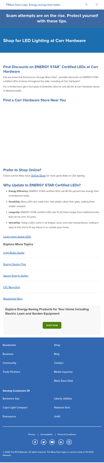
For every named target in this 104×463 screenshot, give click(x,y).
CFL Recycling (11, 287)
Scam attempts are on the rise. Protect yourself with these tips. (52, 18)
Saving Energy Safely (15, 275)
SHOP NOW (52, 325)
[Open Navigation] (95, 4)
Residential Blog (12, 298)
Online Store (38, 175)
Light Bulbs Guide (13, 252)
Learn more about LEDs (17, 236)
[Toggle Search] (86, 4)
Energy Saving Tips (14, 264)
